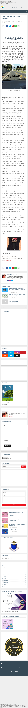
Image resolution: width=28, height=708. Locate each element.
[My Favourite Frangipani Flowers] (14, 546)
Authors (14, 565)
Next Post (24, 307)
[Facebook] (8, 280)
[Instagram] (10, 280)
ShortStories (14, 582)
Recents (14, 578)
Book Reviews (14, 570)
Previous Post (4, 307)
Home (12, 671)
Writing (14, 586)
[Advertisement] (9, 478)
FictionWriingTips (14, 574)
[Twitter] (12, 280)
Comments (16, 510)
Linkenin (16, 671)
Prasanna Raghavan (7, 21)
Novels (14, 576)
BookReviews (14, 572)
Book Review (14, 567)
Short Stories (14, 580)
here (3, 44)
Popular (11, 510)
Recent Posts (5, 510)
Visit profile (11, 416)
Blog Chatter (8, 260)
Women (14, 584)
